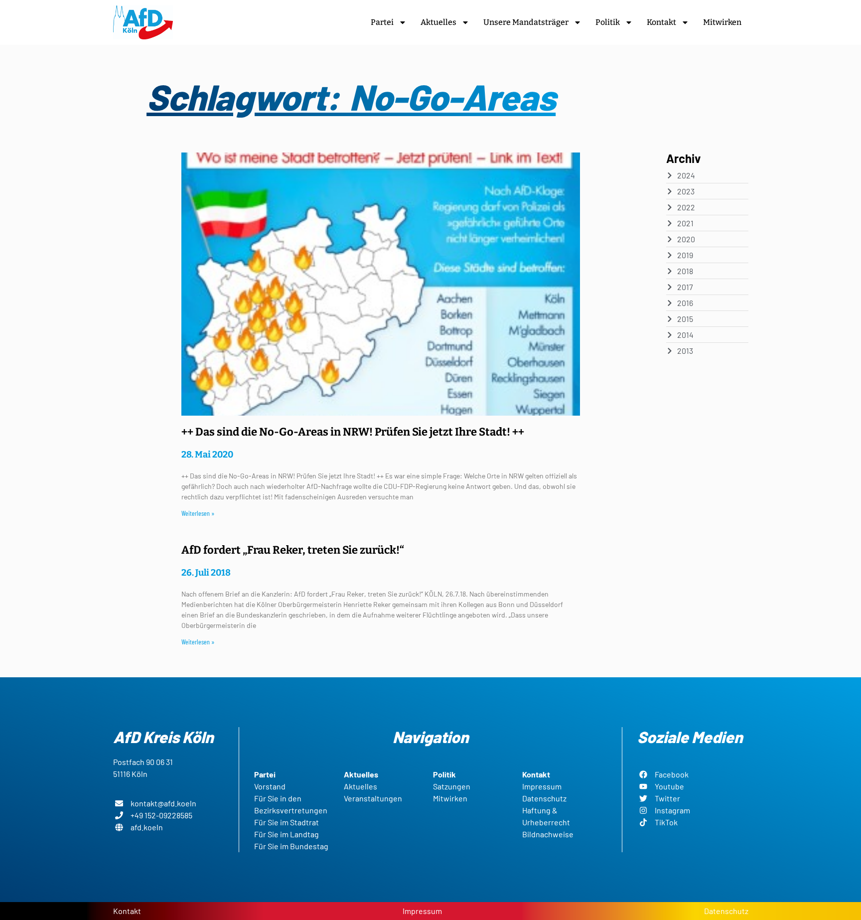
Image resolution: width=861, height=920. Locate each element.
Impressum (422, 911)
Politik (607, 22)
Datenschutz (726, 911)
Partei (382, 22)
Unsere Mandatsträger (526, 22)
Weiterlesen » (198, 513)
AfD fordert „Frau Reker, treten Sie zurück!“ (292, 550)
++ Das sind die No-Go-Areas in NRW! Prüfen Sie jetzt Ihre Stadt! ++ (352, 432)
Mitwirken (722, 22)
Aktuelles (438, 22)
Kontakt (661, 22)
